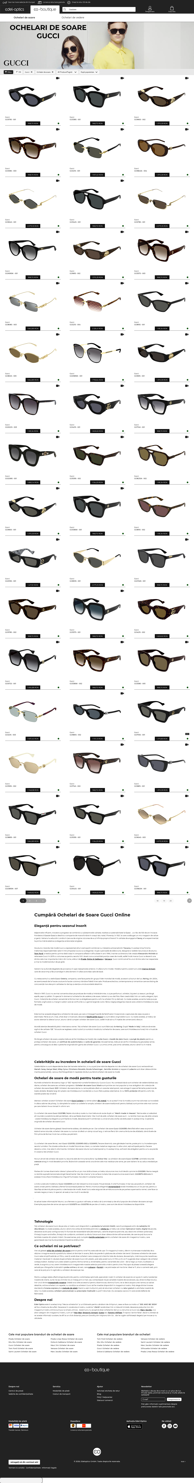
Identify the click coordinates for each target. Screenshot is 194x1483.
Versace (108, 959)
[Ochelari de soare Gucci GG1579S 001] (32, 95)
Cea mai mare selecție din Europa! (21, 2)
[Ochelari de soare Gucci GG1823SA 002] (161, 454)
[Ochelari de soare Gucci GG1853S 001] (97, 556)
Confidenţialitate (33, 1468)
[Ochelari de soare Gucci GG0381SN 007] (32, 864)
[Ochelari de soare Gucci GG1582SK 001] (161, 864)
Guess (101, 1313)
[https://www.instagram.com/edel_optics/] (169, 1426)
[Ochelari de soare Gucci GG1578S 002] (32, 608)
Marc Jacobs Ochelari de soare (64, 1351)
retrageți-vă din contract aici (24, 1462)
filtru (9, 72)
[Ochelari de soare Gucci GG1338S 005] (161, 659)
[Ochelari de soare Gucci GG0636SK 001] (32, 249)
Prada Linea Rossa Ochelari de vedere (157, 1351)
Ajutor (100, 1386)
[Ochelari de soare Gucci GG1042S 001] (97, 864)
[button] (14, 9)
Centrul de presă (16, 1391)
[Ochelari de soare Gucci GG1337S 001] (97, 608)
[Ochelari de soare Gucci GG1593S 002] (32, 762)
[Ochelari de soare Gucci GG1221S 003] (32, 710)
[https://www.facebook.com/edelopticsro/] (164, 1426)
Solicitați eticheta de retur (108, 1391)
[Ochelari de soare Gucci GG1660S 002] (161, 95)
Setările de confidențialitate (21, 1394)
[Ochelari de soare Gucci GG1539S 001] (97, 813)
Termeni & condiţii (17, 1468)
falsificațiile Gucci (95, 1017)
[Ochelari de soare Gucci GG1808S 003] (32, 300)
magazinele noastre (57, 1282)
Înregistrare (149, 11)
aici (173, 1407)
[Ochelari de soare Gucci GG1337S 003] (161, 249)
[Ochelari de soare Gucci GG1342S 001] (97, 198)
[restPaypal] (24, 1426)
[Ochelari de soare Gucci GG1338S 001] (97, 95)
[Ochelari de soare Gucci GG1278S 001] (161, 198)
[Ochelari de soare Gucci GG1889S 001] (32, 813)
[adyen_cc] (11, 1426)
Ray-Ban (78, 1313)
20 (171, 901)
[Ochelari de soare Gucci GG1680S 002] (97, 710)
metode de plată (69, 1288)
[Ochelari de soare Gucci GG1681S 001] (161, 762)
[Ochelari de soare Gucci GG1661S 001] (161, 351)
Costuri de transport (61, 1394)
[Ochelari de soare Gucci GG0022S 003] (32, 403)
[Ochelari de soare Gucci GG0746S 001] (161, 556)
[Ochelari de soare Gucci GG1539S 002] (97, 454)
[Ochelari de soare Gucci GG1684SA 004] (161, 146)
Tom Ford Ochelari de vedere (109, 1339)
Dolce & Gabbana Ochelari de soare (66, 1342)
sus (183, 1461)
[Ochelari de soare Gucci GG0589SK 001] (97, 351)
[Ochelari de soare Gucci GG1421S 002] (161, 608)
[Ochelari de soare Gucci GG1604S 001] (32, 198)
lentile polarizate (96, 1237)
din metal (102, 1101)
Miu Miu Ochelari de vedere (109, 1342)
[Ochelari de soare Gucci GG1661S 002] (97, 249)
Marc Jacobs (146, 1310)
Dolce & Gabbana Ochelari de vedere (113, 1351)
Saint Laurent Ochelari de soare (22, 1351)
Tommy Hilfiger (115, 1313)
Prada (83, 959)
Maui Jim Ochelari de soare (63, 1345)
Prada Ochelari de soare (19, 1339)
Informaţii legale (49, 1468)
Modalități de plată (61, 1391)
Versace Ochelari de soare (62, 1348)
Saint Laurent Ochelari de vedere (155, 1342)
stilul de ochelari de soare (58, 1251)
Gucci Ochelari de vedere (108, 1348)
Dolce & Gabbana (95, 959)
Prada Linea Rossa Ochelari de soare (67, 1339)
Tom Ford (38, 953)
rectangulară (114, 1187)
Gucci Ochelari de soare (19, 1345)
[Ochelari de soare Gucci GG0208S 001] (32, 454)
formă (100, 1267)
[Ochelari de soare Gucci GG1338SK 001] (97, 505)
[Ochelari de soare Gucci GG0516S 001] (32, 556)
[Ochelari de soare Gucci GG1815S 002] (161, 505)
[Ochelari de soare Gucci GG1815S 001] (161, 300)
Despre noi (14, 1386)
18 (157, 901)
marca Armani (148, 969)
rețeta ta (105, 1229)
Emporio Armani (90, 1313)
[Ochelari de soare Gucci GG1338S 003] (32, 146)
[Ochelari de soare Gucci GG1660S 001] (32, 505)
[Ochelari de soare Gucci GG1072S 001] (32, 659)
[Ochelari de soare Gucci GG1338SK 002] (97, 659)
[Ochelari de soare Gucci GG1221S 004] (97, 300)
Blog (99, 1394)
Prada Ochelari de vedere (108, 1345)
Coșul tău (171, 11)
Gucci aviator (78, 1101)
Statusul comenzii (105, 1400)
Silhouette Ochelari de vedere (154, 1348)
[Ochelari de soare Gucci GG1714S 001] (161, 403)
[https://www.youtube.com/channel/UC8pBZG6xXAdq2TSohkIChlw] (175, 1426)
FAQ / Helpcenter (104, 1397)
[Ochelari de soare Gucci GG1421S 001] (97, 403)
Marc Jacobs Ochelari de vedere (155, 1345)
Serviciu (56, 1386)
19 (164, 901)
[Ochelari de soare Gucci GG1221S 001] (97, 146)
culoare (91, 1267)
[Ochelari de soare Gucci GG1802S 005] (32, 351)
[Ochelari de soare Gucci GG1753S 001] (161, 710)
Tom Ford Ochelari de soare (21, 1348)
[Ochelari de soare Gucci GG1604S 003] (161, 813)
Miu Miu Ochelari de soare (20, 1342)
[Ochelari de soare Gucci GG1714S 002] (97, 762)
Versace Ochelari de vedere (153, 1339)
